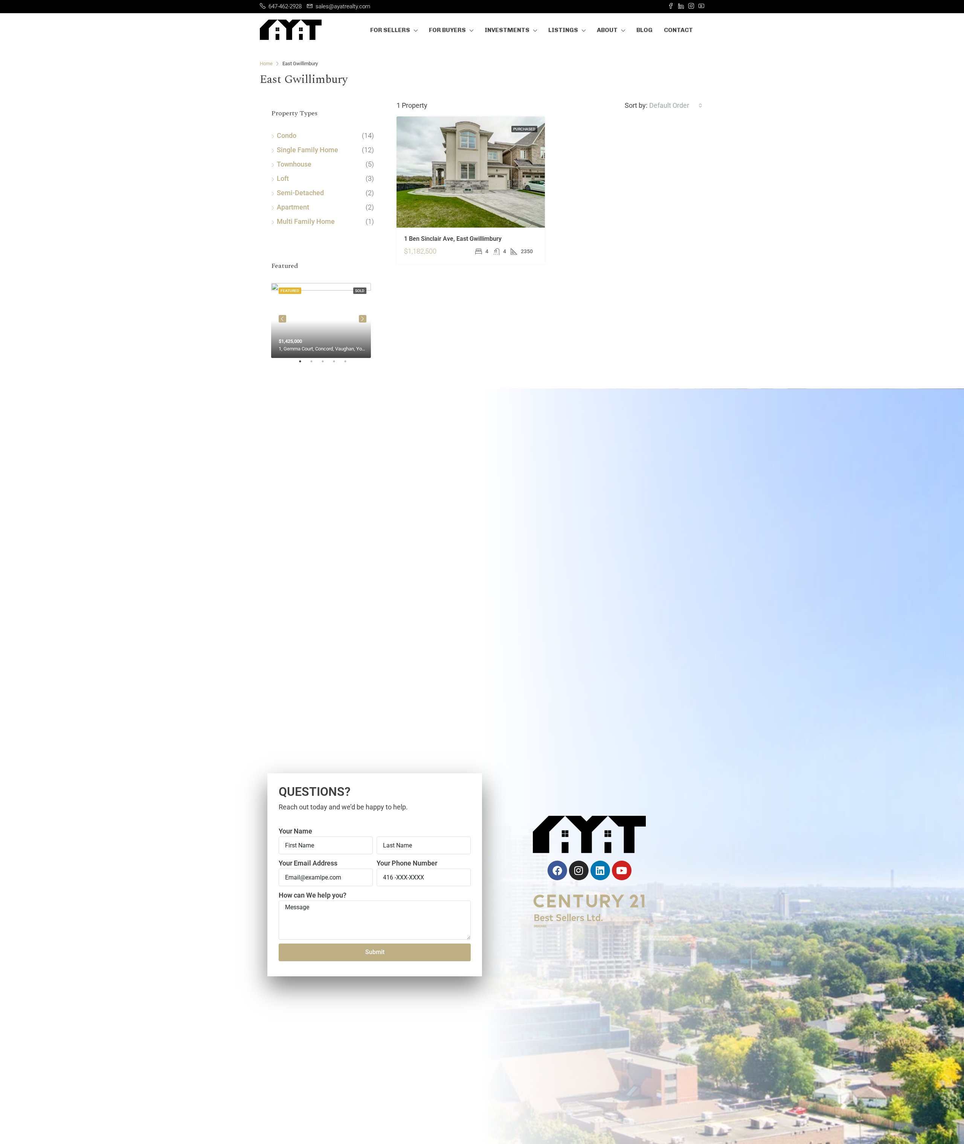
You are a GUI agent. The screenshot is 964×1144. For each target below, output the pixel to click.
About (607, 30)
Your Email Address (308, 863)
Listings (563, 30)
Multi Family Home (306, 221)
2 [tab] (315, 364)
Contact (678, 30)
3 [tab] (326, 364)
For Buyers (447, 30)
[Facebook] (557, 870)
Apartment (293, 207)
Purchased (524, 129)
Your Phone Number (407, 863)
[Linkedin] (600, 870)
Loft (283, 178)
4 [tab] (338, 364)
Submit (374, 952)
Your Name (295, 831)
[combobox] (675, 105)
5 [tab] (349, 364)
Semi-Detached (300, 193)
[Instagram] (579, 870)
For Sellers (390, 30)
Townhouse (294, 164)
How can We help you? (312, 895)
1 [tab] (304, 364)
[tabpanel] (322, 319)
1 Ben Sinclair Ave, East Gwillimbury (453, 238)
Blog (644, 30)
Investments (507, 30)
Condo (286, 135)
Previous (282, 319)
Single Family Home (307, 150)
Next (362, 319)
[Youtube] (621, 870)
